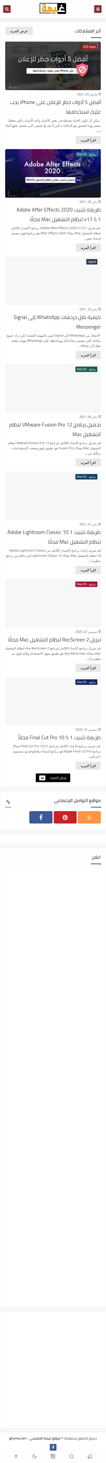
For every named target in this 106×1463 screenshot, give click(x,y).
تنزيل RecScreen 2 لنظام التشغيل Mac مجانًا (54, 639)
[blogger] (89, 817)
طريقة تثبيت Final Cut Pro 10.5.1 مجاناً (59, 737)
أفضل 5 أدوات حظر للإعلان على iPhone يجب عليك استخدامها (55, 107)
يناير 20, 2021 (88, 309)
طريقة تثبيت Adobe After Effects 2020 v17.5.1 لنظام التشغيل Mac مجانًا (59, 214)
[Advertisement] (53, 1085)
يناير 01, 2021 (88, 524)
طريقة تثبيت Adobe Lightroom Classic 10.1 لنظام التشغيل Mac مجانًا (54, 537)
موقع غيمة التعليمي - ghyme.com (34, 1438)
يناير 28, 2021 (88, 202)
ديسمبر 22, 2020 (86, 632)
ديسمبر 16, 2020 (86, 729)
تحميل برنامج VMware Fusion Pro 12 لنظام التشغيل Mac (55, 429)
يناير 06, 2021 (88, 417)
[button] (90, 1457)
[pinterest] (65, 817)
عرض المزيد (19, 30)
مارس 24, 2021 (87, 94)
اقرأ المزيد (88, 140)
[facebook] (40, 817)
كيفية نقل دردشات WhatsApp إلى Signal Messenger (57, 322)
